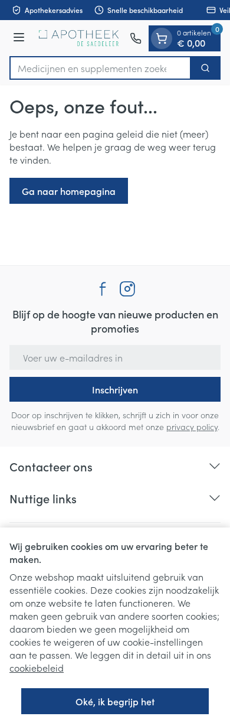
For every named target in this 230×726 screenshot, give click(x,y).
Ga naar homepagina (69, 190)
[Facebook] (102, 289)
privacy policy (192, 426)
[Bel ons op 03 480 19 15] (136, 38)
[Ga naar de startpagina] (79, 38)
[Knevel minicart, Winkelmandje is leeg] (161, 38)
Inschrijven (115, 389)
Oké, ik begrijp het (115, 701)
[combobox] (100, 68)
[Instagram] (127, 289)
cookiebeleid (36, 667)
